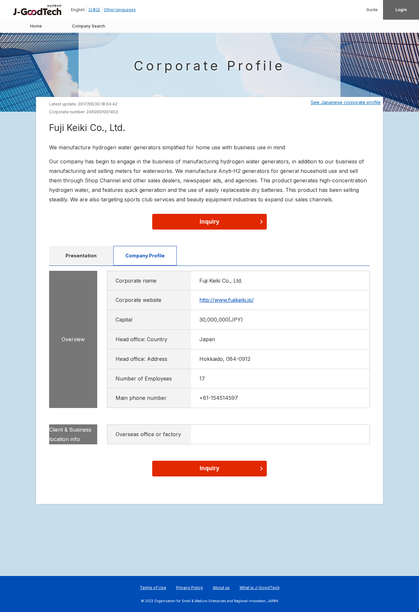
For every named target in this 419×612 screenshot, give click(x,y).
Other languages (120, 9)
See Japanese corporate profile (346, 102)
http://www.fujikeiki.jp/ (226, 300)
